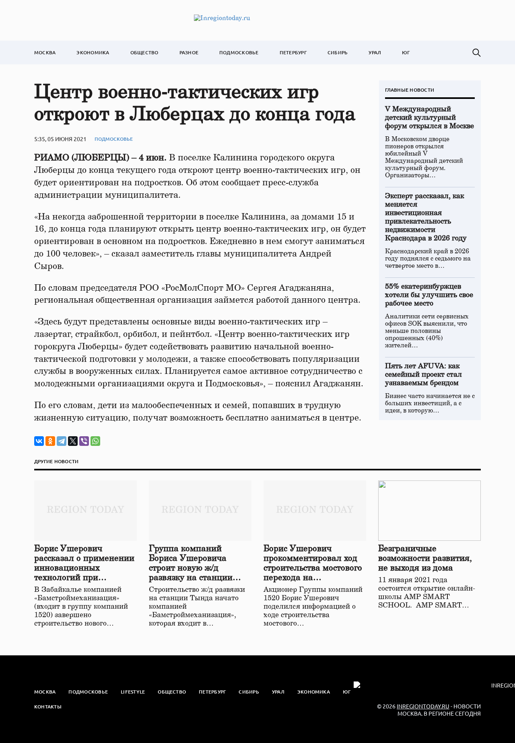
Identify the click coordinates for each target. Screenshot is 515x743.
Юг (406, 52)
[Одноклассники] (50, 441)
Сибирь (338, 52)
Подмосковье (239, 52)
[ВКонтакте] (39, 441)
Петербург (293, 52)
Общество (144, 52)
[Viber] (84, 441)
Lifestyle (133, 691)
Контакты (48, 706)
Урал (375, 52)
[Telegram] (61, 441)
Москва (45, 52)
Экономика (92, 52)
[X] (73, 441)
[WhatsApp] (95, 441)
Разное (188, 52)
